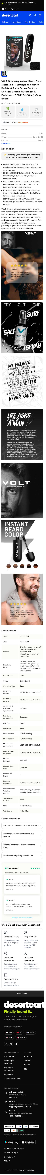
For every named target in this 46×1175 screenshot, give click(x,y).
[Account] (35, 15)
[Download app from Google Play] (11, 1142)
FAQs (7, 1161)
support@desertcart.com (20, 1107)
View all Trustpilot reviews (22, 917)
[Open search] (30, 15)
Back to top (22, 994)
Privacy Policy (11, 1152)
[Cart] (40, 15)
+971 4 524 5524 (15, 1116)
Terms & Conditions (14, 1148)
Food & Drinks (30, 22)
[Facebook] (16, 1044)
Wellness (5, 22)
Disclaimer (9, 1157)
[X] (11, 1044)
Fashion (41, 22)
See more (5, 143)
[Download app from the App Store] (28, 1142)
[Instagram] (6, 1044)
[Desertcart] (10, 15)
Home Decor (16, 22)
